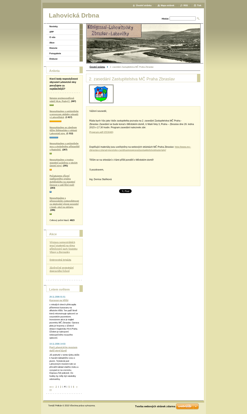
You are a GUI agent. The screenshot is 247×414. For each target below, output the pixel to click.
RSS (186, 5)
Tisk (199, 5)
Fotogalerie (55, 53)
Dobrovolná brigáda (60, 260)
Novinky (53, 26)
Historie (53, 48)
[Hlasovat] (65, 105)
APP (51, 32)
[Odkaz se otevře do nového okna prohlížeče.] (101, 94)
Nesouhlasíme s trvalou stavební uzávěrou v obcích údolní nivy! (64, 163)
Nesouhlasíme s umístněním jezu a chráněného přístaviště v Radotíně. (65, 146)
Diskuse (53, 59)
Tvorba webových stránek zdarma (155, 406)
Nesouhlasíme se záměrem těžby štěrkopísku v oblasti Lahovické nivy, (63, 130)
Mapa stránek (167, 5)
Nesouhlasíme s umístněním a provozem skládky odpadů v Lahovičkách (64, 114)
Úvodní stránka (97, 67)
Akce (51, 42)
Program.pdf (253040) (101, 132)
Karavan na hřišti (58, 300)
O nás (52, 37)
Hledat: (165, 19)
